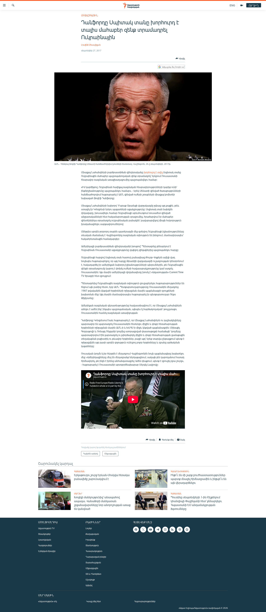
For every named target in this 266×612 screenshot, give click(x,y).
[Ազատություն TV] (241, 5)
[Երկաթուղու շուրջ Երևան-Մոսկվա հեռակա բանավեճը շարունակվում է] (54, 478)
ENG (232, 5)
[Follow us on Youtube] (150, 529)
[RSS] (172, 529)
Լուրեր (89, 528)
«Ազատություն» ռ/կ (47, 601)
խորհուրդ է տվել (153, 172)
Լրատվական (44, 539)
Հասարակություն (180, 471)
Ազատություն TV (46, 528)
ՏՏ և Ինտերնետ (93, 574)
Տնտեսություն (92, 545)
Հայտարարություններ (144, 601)
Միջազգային (89, 15)
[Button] (180, 58)
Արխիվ (89, 585)
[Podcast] (180, 529)
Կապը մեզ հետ (93, 601)
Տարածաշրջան (93, 562)
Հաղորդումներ (45, 545)
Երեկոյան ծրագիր (46, 551)
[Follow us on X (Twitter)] (143, 529)
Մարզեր (78, 493)
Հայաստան (79, 471)
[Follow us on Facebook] (136, 529)
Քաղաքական (92, 534)
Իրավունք (90, 539)
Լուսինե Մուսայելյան (91, 44)
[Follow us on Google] (187, 529)
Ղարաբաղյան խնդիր (96, 556)
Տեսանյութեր (44, 534)
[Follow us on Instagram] (165, 529)
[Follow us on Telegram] (158, 529)
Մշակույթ (90, 579)
